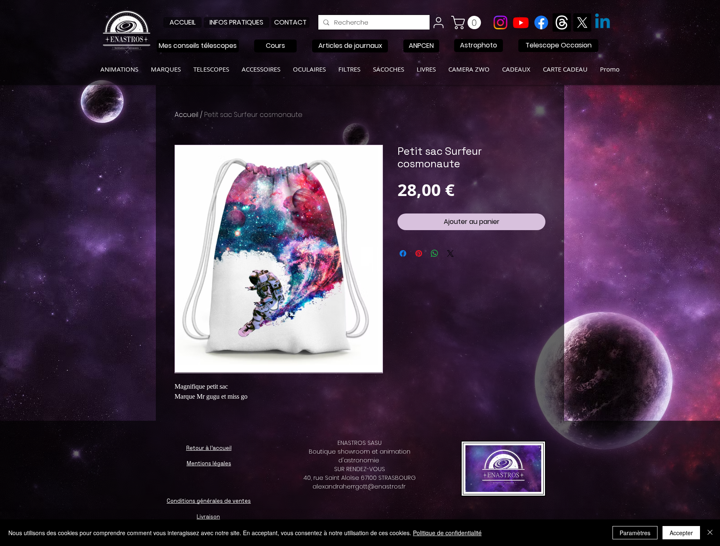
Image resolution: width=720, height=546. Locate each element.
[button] (467, 22)
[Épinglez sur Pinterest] (419, 253)
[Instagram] (500, 22)
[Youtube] (521, 22)
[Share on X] (450, 253)
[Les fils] (561, 22)
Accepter (681, 533)
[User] (438, 22)
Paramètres (635, 533)
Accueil (186, 114)
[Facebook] (541, 22)
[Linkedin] (602, 22)
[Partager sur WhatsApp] (435, 253)
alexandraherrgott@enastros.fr (358, 486)
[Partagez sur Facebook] (403, 253)
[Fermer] (710, 532)
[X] (582, 22)
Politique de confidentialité (447, 533)
